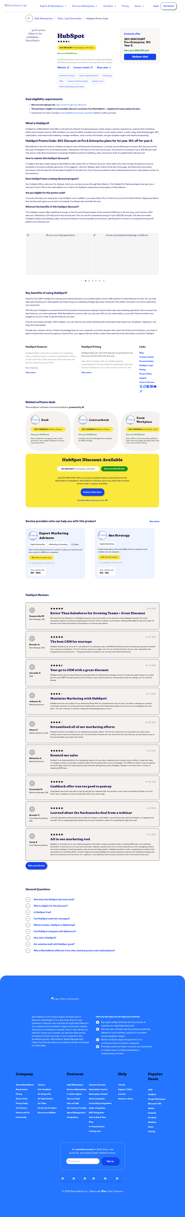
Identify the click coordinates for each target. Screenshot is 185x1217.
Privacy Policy (145, 374)
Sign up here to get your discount (71, 105)
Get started (168, 6)
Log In (156, 6)
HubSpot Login (146, 365)
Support (143, 378)
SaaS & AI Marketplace (51, 6)
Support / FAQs (125, 1089)
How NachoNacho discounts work (91, 500)
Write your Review (36, 865)
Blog (141, 353)
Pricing (142, 369)
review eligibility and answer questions (76, 113)
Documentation (146, 361)
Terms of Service (147, 382)
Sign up (110, 1161)
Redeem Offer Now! (92, 492)
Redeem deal (140, 56)
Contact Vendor (146, 357)
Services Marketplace (83, 6)
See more (154, 521)
